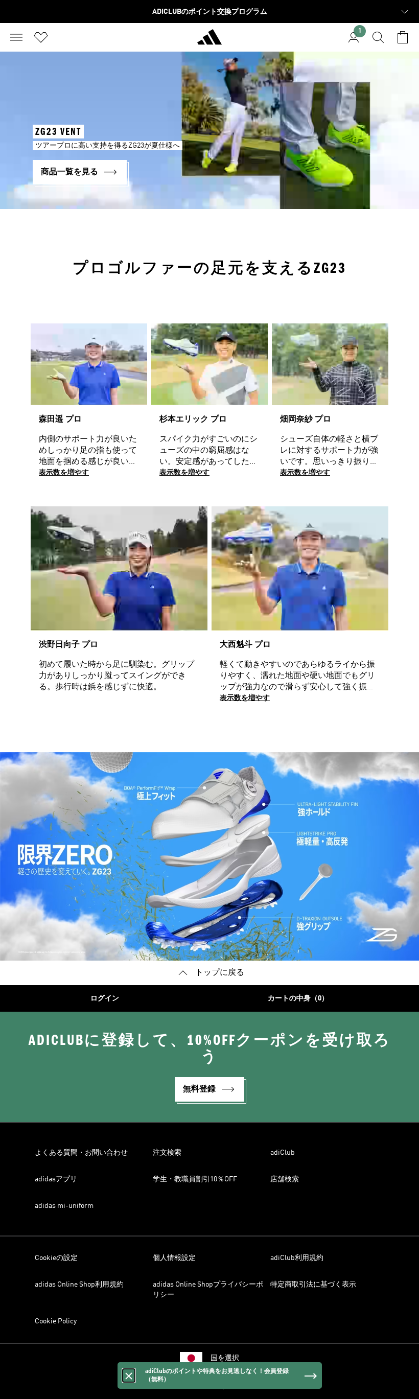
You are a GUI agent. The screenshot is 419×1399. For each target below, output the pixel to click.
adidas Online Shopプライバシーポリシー (208, 1289)
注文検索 (167, 1152)
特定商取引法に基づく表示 (313, 1284)
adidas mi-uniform (64, 1205)
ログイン (104, 998)
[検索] (378, 37)
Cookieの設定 (56, 1258)
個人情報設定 (174, 1258)
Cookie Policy (56, 1321)
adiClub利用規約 (296, 1258)
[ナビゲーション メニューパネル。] (16, 37)
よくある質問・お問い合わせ (81, 1152)
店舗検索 (284, 1179)
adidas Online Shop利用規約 (79, 1284)
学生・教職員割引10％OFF (195, 1179)
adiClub (282, 1152)
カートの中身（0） (298, 998)
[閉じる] (129, 1375)
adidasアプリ (56, 1179)
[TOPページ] (209, 41)
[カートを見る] (402, 37)
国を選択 (225, 1358)
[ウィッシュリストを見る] (41, 37)
